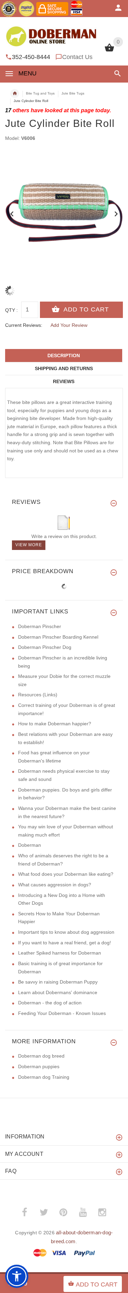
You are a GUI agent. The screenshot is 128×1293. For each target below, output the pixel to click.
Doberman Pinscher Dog (44, 647)
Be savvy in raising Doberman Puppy (58, 982)
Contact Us (77, 57)
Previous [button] (12, 213)
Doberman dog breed (41, 1056)
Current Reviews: (23, 325)
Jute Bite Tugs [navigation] (72, 93)
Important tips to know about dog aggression (66, 932)
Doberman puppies (38, 1066)
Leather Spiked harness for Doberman (59, 953)
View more (28, 544)
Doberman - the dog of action (50, 1002)
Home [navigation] (14, 93)
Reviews (63, 381)
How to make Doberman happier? (54, 723)
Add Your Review (69, 325)
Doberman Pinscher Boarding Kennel (58, 637)
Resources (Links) (37, 694)
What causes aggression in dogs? (54, 884)
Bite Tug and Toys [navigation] (40, 93)
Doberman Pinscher (39, 626)
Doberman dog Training (43, 1077)
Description (63, 355)
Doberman (29, 845)
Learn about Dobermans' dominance (57, 992)
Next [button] (116, 213)
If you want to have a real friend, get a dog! (64, 942)
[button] (116, 73)
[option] (64, 211)
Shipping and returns (64, 368)
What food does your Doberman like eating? (65, 874)
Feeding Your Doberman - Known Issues (62, 1013)
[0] (109, 51)
